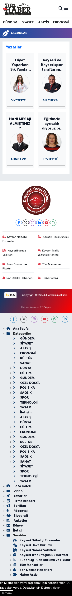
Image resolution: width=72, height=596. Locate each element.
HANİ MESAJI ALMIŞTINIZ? (20, 123)
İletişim (25, 412)
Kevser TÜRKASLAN (57, 159)
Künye (18, 525)
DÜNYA (25, 368)
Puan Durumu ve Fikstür (14, 266)
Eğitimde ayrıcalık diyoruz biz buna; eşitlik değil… (52, 124)
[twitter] (23, 319)
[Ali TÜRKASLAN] (52, 83)
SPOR (24, 397)
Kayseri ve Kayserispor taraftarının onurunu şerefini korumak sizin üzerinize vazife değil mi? (52, 65)
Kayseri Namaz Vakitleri (14, 252)
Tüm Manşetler (51, 264)
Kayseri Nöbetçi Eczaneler (14, 239)
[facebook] (13, 319)
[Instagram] (32, 222)
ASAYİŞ (43, 22)
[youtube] (44, 319)
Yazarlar (20, 496)
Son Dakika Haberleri (19, 278)
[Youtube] (46, 222)
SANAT (25, 363)
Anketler (20, 520)
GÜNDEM (10, 22)
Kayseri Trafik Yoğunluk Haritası (48, 252)
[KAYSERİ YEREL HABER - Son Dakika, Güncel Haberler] (16, 9)
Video (18, 491)
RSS (12, 295)
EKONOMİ (61, 22)
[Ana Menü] (66, 8)
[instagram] (34, 319)
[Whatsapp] (53, 222)
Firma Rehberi (24, 501)
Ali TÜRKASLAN (54, 100)
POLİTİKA (27, 387)
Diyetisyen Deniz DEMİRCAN (32, 100)
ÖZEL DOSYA (30, 382)
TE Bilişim (45, 307)
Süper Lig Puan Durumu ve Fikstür (45, 560)
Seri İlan (19, 505)
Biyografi (20, 515)
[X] (25, 222)
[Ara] (61, 8)
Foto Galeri (22, 486)
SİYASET (28, 22)
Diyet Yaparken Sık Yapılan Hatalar (20, 65)
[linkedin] (65, 319)
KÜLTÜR (26, 358)
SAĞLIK (26, 392)
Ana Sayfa (21, 328)
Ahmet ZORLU (21, 159)
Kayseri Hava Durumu (56, 236)
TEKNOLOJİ (29, 402)
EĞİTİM (25, 373)
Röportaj (20, 510)
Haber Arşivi (50, 278)
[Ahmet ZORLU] (20, 142)
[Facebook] (19, 222)
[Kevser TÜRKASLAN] (52, 142)
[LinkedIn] (39, 222)
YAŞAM (25, 407)
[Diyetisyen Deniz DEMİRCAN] (20, 83)
